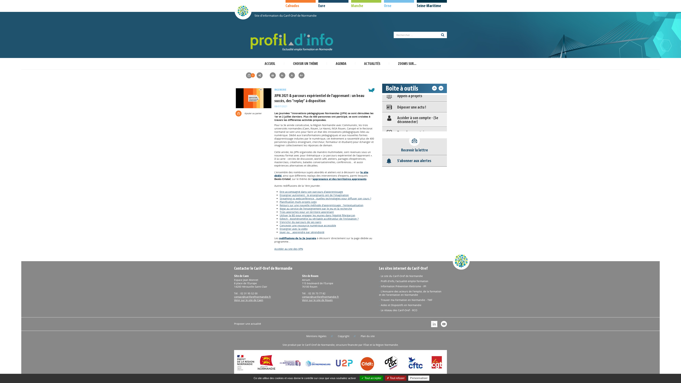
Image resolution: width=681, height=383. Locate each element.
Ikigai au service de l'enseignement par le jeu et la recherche (316, 208)
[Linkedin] (434, 323)
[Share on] (260, 75)
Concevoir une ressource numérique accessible (308, 225)
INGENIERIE (280, 89)
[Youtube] (444, 323)
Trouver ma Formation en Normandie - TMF (406, 300)
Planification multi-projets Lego (298, 202)
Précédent (434, 88)
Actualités (372, 64)
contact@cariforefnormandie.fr (252, 296)
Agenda (341, 64)
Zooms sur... (407, 64)
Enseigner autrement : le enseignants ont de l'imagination (314, 195)
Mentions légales (316, 336)
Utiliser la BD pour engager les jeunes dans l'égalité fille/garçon (317, 215)
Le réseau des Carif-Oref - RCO (399, 310)
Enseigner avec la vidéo (294, 229)
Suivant (441, 88)
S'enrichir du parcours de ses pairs (300, 222)
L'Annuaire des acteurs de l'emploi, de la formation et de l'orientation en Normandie (410, 293)
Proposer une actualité (247, 323)
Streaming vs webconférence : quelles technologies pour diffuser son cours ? (325, 198)
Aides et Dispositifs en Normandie (401, 305)
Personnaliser (419, 378)
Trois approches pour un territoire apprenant (307, 212)
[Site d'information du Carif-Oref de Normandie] (243, 11)
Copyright (343, 336)
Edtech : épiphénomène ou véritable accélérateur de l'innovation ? (319, 218)
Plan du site (368, 336)
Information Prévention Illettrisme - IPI (403, 286)
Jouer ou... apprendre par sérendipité (302, 232)
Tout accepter (372, 378)
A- (282, 75)
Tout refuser (397, 378)
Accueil (270, 64)
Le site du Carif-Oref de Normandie (402, 276)
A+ (301, 75)
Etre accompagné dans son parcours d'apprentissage (311, 191)
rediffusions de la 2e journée (297, 238)
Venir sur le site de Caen (248, 300)
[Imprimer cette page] (273, 75)
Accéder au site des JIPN (288, 249)
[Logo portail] (292, 42)
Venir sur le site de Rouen (317, 300)
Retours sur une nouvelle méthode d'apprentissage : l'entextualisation (321, 205)
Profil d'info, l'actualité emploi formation (404, 281)
